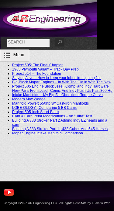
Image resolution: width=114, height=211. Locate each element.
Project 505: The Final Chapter (37, 65)
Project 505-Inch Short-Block (35, 112)
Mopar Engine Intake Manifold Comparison (47, 133)
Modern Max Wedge (29, 99)
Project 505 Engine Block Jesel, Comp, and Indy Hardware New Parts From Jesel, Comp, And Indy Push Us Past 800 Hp (62, 88)
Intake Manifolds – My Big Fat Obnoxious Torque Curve (57, 95)
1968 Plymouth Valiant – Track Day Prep (45, 69)
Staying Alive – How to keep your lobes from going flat (56, 78)
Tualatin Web (101, 203)
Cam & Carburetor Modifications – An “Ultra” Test (52, 116)
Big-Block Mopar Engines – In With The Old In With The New (61, 82)
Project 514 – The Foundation (36, 73)
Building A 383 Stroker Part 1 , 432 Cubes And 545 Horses (60, 129)
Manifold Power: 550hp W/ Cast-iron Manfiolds (50, 103)
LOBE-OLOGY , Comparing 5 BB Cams (44, 108)
